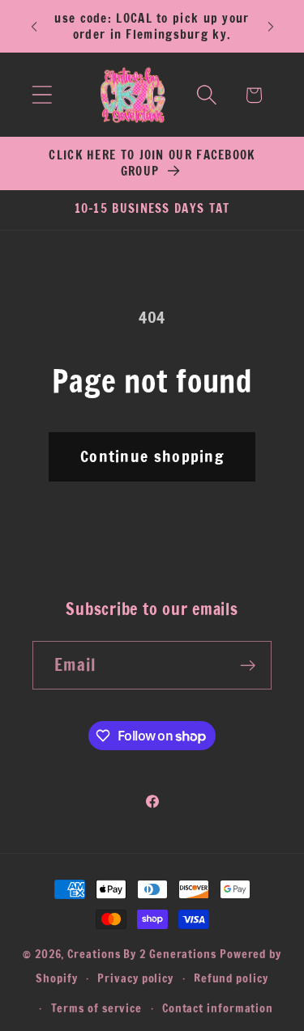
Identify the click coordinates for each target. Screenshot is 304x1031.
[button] (42, 95)
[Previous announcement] (34, 27)
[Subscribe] (248, 665)
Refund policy (231, 977)
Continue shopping (152, 456)
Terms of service (97, 1007)
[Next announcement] (271, 27)
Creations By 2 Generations (141, 953)
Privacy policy (135, 977)
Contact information (217, 1007)
